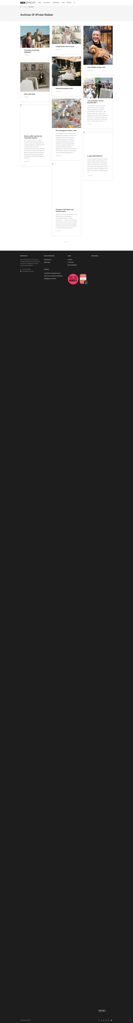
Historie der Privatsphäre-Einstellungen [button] (53, 276)
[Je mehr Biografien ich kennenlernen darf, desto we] (94, 834)
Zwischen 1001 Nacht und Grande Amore (64, 210)
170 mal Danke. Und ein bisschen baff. (95, 102)
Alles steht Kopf (29, 94)
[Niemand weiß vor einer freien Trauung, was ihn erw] (94, 498)
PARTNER (70, 259)
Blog (63, 2)
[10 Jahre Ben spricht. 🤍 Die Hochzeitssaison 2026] (102, 836)
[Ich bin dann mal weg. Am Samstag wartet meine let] (102, 579)
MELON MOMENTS (72, 265)
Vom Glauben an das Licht (96, 67)
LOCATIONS (70, 262)
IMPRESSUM (47, 262)
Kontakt (69, 2)
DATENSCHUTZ (47, 259)
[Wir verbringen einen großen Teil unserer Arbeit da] (102, 324)
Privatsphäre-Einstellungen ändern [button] (52, 273)
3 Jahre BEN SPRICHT (95, 156)
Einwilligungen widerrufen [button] (50, 278)
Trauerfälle (55, 2)
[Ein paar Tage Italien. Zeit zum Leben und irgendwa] (94, 366)
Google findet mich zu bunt (65, 46)
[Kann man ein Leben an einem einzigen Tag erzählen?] (109, 622)
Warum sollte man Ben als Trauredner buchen (33, 137)
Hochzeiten (46, 2)
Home (21, 6)
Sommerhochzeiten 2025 (64, 88)
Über (39, 2)
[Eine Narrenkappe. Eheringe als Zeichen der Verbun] (109, 889)
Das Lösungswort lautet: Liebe (66, 130)
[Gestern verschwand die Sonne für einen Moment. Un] (109, 274)
